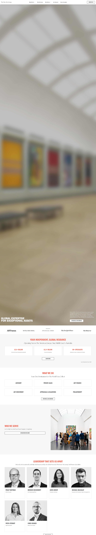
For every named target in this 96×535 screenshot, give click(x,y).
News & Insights (63, 2)
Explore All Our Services (76, 320)
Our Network (55, 2)
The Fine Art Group (6, 2)
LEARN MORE (48, 358)
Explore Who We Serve (25, 433)
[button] (32, 2)
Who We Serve (40, 2)
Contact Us (91, 2)
